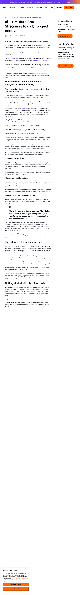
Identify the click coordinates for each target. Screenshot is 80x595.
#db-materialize (36, 291)
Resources (30, 8)
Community (39, 8)
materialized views (21, 182)
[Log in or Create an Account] (76, 7)
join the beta (25, 289)
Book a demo (68, 8)
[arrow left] (1, 2)
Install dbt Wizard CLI (65, 66)
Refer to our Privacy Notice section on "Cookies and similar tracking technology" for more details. (15, 579)
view (30, 122)
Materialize (16, 58)
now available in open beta (40, 60)
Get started (59, 8)
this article (22, 108)
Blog (6, 17)
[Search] (52, 7)
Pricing (47, 8)
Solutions (12, 8)
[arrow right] (78, 2)
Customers (21, 8)
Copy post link (63, 592)
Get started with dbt (65, 36)
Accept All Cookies (16, 584)
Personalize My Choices (16, 589)
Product (4, 8)
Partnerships (12, 17)
